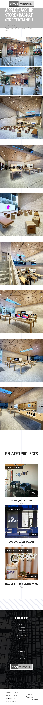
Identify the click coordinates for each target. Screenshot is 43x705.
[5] (21, 311)
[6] (21, 360)
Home (7, 25)
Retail (13, 25)
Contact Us (21, 636)
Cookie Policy (21, 658)
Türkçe (21, 639)
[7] (21, 408)
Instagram (29, 694)
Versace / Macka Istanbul (21, 542)
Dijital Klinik (9, 698)
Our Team (21, 633)
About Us (21, 630)
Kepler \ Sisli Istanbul (21, 500)
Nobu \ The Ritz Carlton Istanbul (21, 584)
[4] (21, 263)
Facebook (29, 697)
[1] (21, 117)
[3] (21, 214)
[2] (21, 166)
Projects (21, 627)
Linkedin (35, 700)
